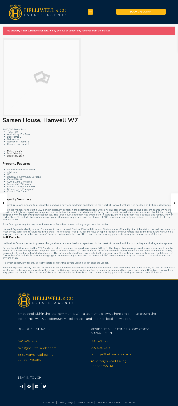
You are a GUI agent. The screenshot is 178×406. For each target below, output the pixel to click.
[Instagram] (21, 386)
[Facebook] (29, 386)
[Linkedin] (36, 386)
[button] (90, 12)
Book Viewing (14, 153)
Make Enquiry (14, 151)
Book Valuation (141, 11)
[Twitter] (44, 386)
